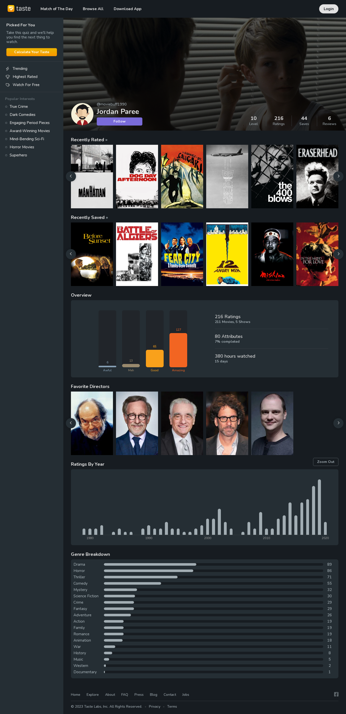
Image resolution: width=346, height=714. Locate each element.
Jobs (185, 694)
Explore (93, 694)
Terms (172, 706)
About (110, 694)
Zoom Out (325, 461)
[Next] (338, 176)
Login (329, 8)
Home (75, 694)
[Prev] (71, 176)
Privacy (154, 706)
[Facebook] (336, 694)
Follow (119, 121)
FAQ (124, 694)
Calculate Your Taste (31, 52)
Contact (170, 694)
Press (139, 694)
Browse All (93, 8)
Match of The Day (57, 8)
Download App (127, 8)
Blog (153, 694)
